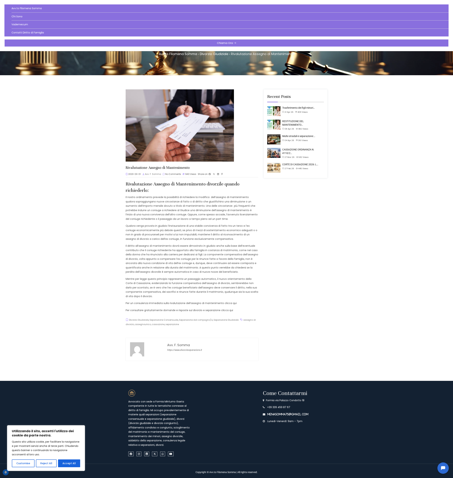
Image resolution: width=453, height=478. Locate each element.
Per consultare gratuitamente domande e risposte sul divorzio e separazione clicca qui (179, 310)
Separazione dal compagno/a (196, 319)
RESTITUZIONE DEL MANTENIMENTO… (293, 123)
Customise (23, 463)
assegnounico (143, 324)
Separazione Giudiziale (226, 319)
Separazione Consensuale (164, 319)
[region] (46, 448)
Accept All (69, 463)
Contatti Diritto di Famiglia (28, 32)
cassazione (158, 324)
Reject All (46, 463)
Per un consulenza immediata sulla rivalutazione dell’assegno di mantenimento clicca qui (181, 303)
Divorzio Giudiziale (139, 319)
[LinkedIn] (146, 454)
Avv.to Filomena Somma (27, 8)
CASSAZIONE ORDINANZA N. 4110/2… (298, 151)
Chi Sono (17, 16)
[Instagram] (138, 454)
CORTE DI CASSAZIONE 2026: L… (300, 164)
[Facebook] (131, 454)
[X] (154, 454)
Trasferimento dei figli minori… (298, 107)
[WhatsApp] (162, 454)
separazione (172, 324)
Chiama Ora (225, 43)
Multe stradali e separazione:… (298, 136)
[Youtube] (171, 454)
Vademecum (20, 24)
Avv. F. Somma (153, 174)
